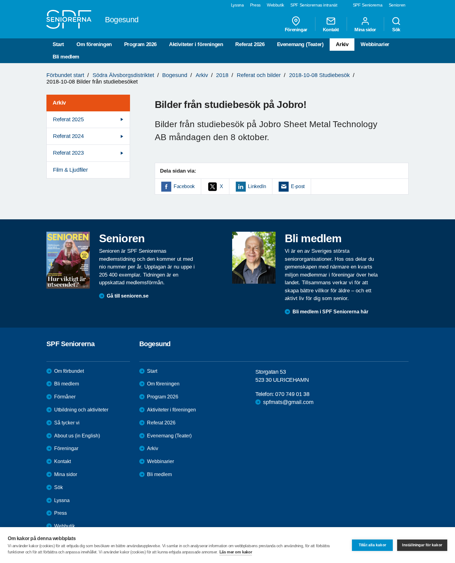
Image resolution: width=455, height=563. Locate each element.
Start (58, 44)
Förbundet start (65, 75)
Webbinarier (375, 44)
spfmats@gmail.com (288, 402)
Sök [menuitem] (396, 29)
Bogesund (174, 75)
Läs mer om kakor (235, 552)
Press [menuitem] (255, 4)
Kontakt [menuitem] (331, 29)
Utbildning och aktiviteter (81, 409)
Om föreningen (94, 44)
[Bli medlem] (253, 258)
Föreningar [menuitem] (296, 29)
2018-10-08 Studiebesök (319, 75)
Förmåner (65, 396)
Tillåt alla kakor (372, 545)
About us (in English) (77, 435)
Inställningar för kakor (422, 545)
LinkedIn (257, 186)
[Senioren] (68, 260)
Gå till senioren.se (128, 296)
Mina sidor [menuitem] (365, 29)
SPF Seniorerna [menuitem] (368, 4)
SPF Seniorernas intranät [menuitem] (313, 4)
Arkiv (342, 44)
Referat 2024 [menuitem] (68, 136)
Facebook (184, 186)
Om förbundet (69, 371)
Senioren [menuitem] (397, 4)
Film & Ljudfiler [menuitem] (70, 170)
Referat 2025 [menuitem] (68, 119)
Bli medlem (66, 57)
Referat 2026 (249, 44)
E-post (298, 186)
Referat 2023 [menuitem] (68, 153)
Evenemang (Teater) (300, 44)
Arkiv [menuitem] (59, 103)
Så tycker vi (67, 422)
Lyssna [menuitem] (237, 4)
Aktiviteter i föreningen (196, 44)
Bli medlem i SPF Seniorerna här (330, 311)
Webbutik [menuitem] (275, 4)
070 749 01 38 (292, 394)
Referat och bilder (259, 75)
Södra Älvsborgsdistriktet (123, 75)
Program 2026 (140, 44)
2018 (222, 75)
